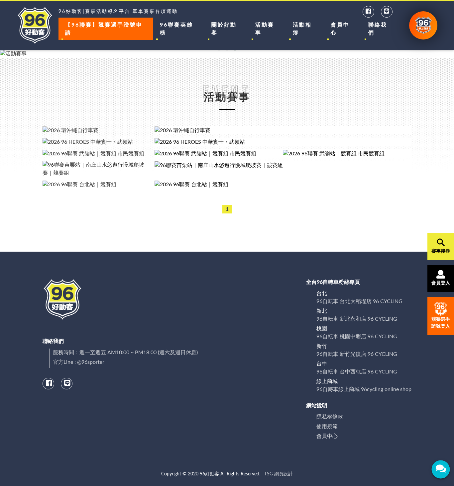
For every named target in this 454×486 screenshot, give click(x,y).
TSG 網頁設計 (278, 474)
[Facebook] (369, 12)
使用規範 (327, 426)
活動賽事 (264, 29)
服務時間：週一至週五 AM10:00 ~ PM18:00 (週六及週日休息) (125, 352)
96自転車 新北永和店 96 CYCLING (356, 319)
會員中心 (340, 29)
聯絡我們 (377, 29)
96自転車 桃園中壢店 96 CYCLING (356, 336)
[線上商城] (423, 25)
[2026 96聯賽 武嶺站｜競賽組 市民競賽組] (219, 153)
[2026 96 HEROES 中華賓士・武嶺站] (283, 142)
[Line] (387, 12)
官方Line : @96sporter (78, 362)
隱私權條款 (329, 417)
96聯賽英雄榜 (176, 29)
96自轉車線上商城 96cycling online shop (363, 389)
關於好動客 (224, 29)
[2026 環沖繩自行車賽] (283, 130)
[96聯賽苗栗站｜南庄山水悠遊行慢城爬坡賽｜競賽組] (283, 169)
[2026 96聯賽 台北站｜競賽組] (283, 184)
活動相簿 (302, 29)
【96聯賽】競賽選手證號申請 (104, 29)
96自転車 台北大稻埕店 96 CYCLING (359, 301)
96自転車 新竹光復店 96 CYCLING (356, 354)
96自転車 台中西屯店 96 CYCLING (356, 371)
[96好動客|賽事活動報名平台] (35, 25)
